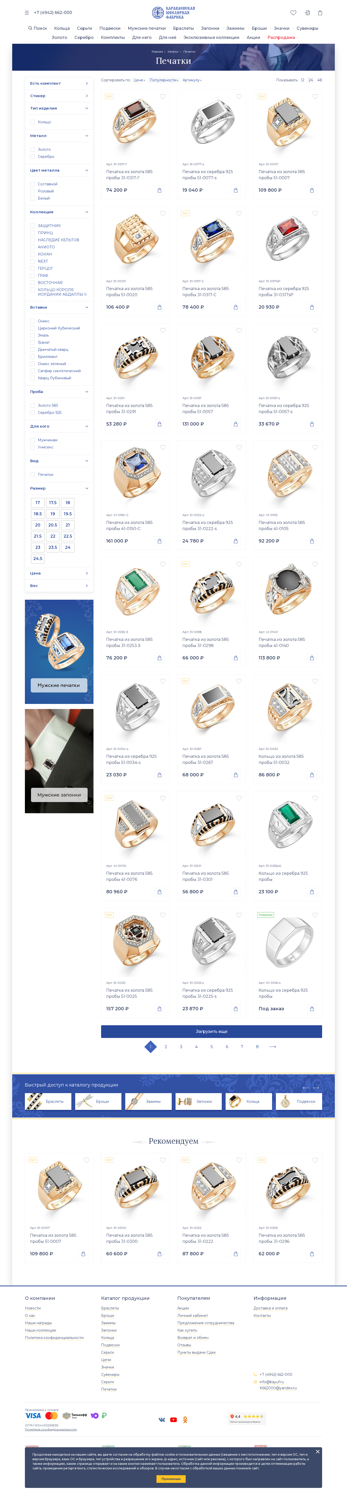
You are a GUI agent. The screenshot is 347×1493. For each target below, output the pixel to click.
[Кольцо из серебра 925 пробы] (288, 825)
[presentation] (306, 1088)
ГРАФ (43, 275)
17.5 (53, 502)
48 (319, 80)
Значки (282, 28)
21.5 (38, 536)
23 (37, 547)
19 (53, 513)
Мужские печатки (147, 28)
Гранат (44, 342)
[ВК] (162, 1419)
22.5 (68, 536)
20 (37, 525)
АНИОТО (46, 247)
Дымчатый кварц (53, 349)
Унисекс (45, 447)
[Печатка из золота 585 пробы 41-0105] (288, 475)
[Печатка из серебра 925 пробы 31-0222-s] (211, 475)
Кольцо (44, 122)
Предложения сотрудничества (205, 1323)
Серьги (84, 28)
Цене (138, 80)
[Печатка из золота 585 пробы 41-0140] (288, 591)
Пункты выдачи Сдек (196, 1352)
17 (38, 502)
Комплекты (113, 37)
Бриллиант (48, 356)
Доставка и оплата (271, 1308)
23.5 (53, 547)
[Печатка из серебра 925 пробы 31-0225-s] (211, 942)
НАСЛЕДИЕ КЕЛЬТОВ (58, 240)
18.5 (38, 513)
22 (52, 536)
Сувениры (308, 28)
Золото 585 (48, 405)
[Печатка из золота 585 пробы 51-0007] (288, 124)
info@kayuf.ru (272, 1382)
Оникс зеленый (52, 363)
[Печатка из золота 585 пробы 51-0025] (135, 942)
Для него (142, 37)
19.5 (68, 513)
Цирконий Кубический (59, 328)
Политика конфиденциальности (54, 1337)
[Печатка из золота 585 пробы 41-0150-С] (135, 475)
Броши (259, 28)
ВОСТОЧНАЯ (50, 282)
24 (68, 547)
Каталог (173, 51)
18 (68, 502)
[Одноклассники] (185, 1419)
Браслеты (183, 28)
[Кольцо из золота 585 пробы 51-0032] (288, 708)
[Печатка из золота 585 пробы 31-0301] (211, 825)
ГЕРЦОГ (45, 268)
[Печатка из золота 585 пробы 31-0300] (135, 1187)
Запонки (210, 28)
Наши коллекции (40, 1330)
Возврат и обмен (193, 1337)
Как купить (187, 1330)
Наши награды (38, 1323)
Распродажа (281, 37)
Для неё (167, 37)
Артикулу (191, 80)
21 (68, 525)
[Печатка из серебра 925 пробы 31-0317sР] (288, 241)
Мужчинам (47, 440)
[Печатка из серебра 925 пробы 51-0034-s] (135, 708)
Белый (44, 198)
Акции (253, 37)
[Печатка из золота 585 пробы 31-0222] (211, 1187)
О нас (30, 1315)
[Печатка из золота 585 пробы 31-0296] (288, 1187)
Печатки (45, 474)
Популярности (163, 80)
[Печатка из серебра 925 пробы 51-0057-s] (288, 358)
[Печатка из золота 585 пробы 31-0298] (211, 591)
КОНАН (45, 254)
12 (302, 80)
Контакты (262, 1315)
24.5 (37, 558)
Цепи (106, 1360)
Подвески (110, 28)
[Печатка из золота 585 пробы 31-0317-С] (211, 241)
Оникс (44, 321)
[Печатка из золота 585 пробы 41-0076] (135, 825)
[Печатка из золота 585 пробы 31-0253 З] (135, 591)
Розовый (46, 191)
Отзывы (184, 1345)
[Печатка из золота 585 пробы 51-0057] (211, 358)
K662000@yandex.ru (278, 1388)
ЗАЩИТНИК (49, 225)
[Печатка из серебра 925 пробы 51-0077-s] (211, 124)
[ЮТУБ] (173, 1419)
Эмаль (43, 335)
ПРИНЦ (45, 233)
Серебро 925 (49, 412)
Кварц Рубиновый (54, 378)
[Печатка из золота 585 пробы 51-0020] (135, 241)
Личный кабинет (192, 1315)
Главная (157, 51)
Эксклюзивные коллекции (211, 37)
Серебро (84, 37)
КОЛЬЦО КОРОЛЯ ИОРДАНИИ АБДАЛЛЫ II (62, 292)
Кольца (62, 28)
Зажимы (236, 28)
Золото (59, 37)
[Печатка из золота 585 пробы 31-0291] (135, 358)
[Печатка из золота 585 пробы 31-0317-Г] (135, 124)
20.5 (52, 525)
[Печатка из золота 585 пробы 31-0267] (211, 708)
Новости (33, 1308)
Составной (47, 184)
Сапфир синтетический (59, 371)
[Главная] (173, 13)
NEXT (43, 261)
